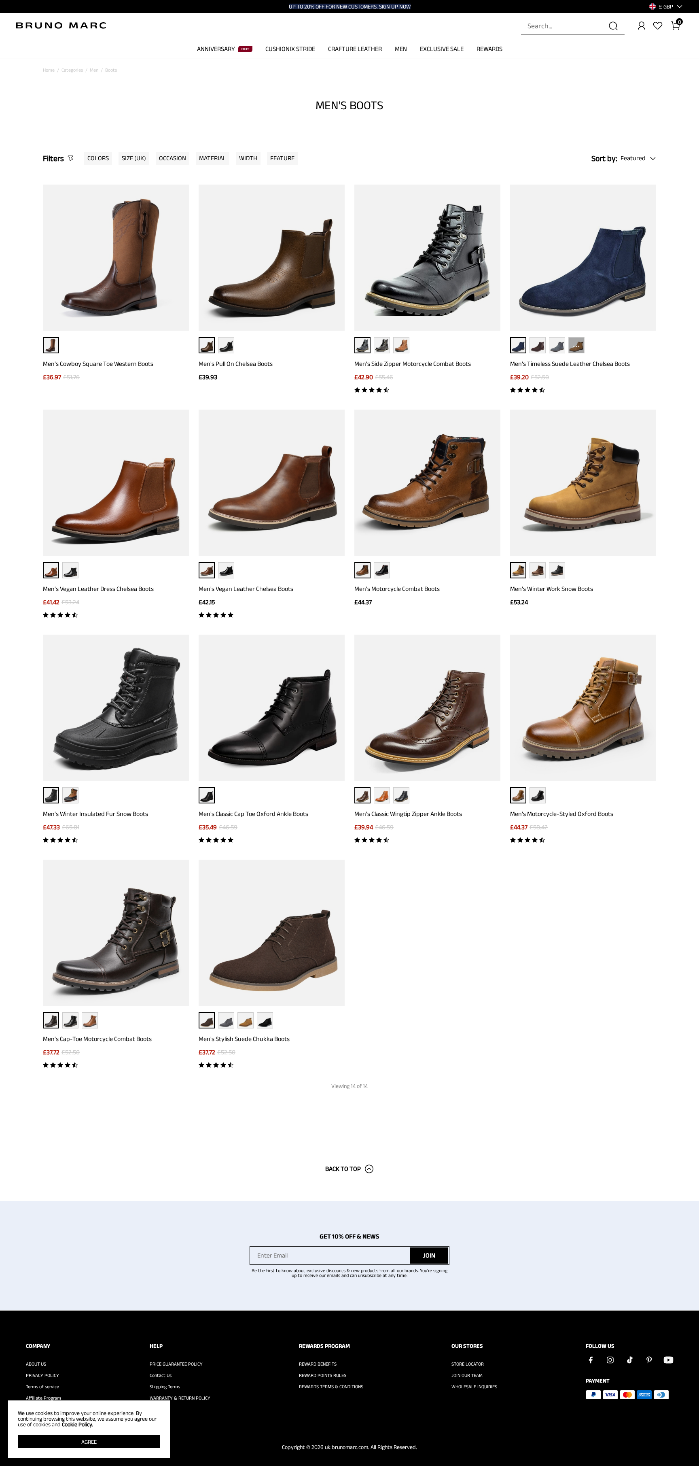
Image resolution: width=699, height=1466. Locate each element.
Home (49, 69)
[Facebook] (590, 1360)
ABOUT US (36, 1364)
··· (576, 345)
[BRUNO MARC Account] (641, 26)
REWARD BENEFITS (318, 1364)
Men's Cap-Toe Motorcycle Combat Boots (97, 1038)
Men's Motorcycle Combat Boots (397, 588)
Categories (72, 69)
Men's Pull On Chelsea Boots (236, 363)
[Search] (613, 26)
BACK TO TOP (343, 1168)
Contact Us (161, 1375)
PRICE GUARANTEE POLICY (176, 1364)
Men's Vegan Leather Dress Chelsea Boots (98, 588)
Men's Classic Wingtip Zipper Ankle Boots (408, 813)
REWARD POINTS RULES (322, 1375)
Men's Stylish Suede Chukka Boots (244, 1038)
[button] (666, 6)
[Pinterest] (649, 1360)
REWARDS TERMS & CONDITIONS (331, 1386)
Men (94, 69)
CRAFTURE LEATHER (355, 48)
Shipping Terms (165, 1386)
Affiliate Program (43, 1398)
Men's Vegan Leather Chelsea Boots (246, 588)
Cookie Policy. (77, 1424)
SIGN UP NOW (395, 6)
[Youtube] (668, 1360)
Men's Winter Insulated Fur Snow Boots (95, 813)
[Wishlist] (658, 26)
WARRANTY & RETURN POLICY (180, 1398)
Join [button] (429, 1255)
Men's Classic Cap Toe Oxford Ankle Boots (253, 813)
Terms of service (42, 1386)
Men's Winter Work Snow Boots (551, 588)
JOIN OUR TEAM (467, 1375)
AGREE (89, 1441)
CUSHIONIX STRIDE (290, 48)
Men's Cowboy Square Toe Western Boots (98, 363)
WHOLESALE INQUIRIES (474, 1386)
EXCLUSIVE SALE (442, 48)
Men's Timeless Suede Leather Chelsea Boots (570, 363)
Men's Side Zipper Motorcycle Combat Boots (412, 363)
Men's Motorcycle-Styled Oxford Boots (561, 813)
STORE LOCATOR (467, 1364)
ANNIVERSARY (216, 48)
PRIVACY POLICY (42, 1375)
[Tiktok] (629, 1360)
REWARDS (489, 48)
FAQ (154, 1409)
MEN (401, 48)
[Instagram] (610, 1360)
